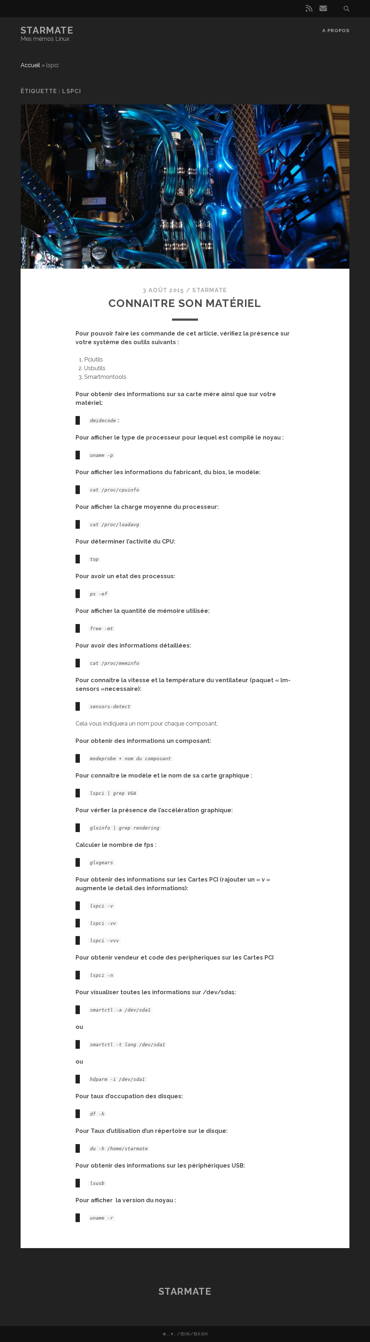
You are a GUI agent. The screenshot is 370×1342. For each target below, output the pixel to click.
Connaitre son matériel (184, 303)
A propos (335, 30)
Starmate (47, 30)
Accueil (30, 65)
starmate (209, 290)
